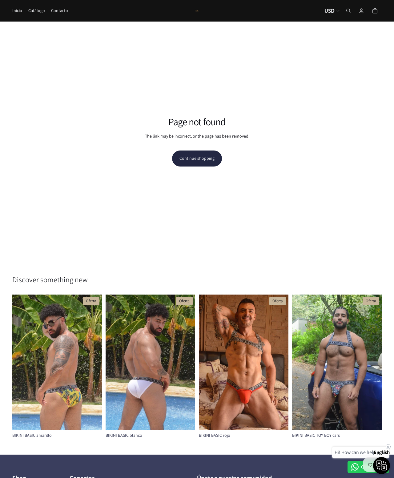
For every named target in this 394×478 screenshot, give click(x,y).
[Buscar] (348, 11)
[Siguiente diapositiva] (92, 362)
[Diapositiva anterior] (21, 362)
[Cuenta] (361, 11)
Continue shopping (197, 158)
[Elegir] (92, 420)
